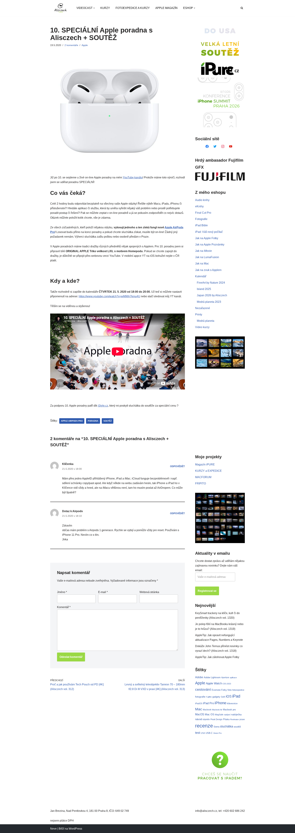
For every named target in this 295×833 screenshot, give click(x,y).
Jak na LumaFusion (207, 257)
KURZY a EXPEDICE (208, 470)
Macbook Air (217, 710)
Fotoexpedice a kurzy (133, 7)
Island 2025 (204, 289)
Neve (53, 828)
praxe (242, 719)
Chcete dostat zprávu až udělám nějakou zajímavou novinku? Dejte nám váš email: (219, 565)
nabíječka (236, 714)
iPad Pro (208, 703)
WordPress (75, 828)
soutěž (107, 421)
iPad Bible (201, 225)
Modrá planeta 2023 (209, 301)
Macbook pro (229, 709)
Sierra (216, 726)
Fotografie (201, 219)
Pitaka (226, 719)
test (197, 732)
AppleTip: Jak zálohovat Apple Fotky (217, 657)
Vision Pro (217, 733)
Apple (85, 45)
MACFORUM (203, 477)
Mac (198, 709)
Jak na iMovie (203, 250)
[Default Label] (207, 146)
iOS (228, 696)
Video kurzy (202, 327)
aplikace (233, 677)
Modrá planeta (205, 320)
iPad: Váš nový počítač (209, 231)
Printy (198, 314)
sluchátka (226, 726)
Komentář (64, 607)
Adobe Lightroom (212, 677)
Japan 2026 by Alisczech (212, 295)
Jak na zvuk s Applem (208, 270)
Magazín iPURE (205, 464)
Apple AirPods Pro (72, 421)
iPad (236, 696)
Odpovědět (177, 466)
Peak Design (216, 719)
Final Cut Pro (203, 212)
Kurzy (105, 7)
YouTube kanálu (133, 177)
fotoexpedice (238, 690)
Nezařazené (202, 308)
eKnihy (199, 206)
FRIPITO (200, 483)
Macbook (207, 709)
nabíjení (227, 715)
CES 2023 (227, 684)
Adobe (199, 677)
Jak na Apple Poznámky (209, 244)
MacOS (199, 714)
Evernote (216, 690)
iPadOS (198, 703)
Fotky (224, 690)
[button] (94, 8)
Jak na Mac (202, 263)
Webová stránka (149, 592)
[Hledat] (242, 8)
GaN (223, 697)
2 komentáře (71, 45)
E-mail (103, 592)
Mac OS (209, 714)
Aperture (225, 677)
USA (203, 733)
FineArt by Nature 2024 (211, 282)
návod (198, 719)
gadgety (216, 696)
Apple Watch (214, 683)
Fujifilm (209, 697)
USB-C (209, 733)
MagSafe (219, 714)
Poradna (93, 421)
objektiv (206, 719)
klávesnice (232, 703)
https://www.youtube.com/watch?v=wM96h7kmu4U (109, 296)
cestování (203, 689)
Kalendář (200, 276)
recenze (204, 725)
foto (230, 690)
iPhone (220, 703)
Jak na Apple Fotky (206, 238)
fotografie (200, 696)
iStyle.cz (103, 405)
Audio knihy (202, 200)
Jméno (62, 592)
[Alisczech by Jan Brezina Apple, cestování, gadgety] (60, 8)
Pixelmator (234, 719)
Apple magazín (166, 7)
